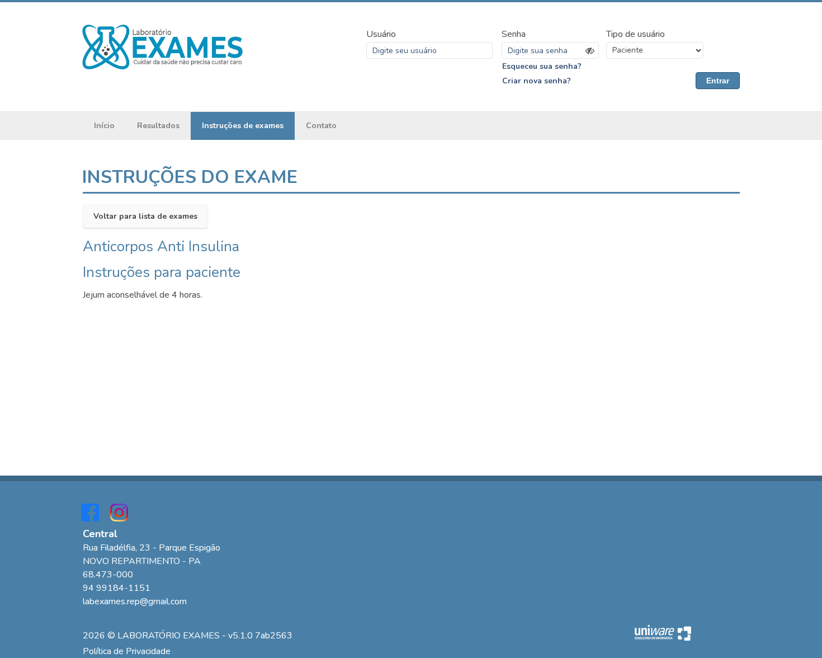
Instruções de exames (243, 125)
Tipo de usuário (635, 34)
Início (104, 125)
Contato (321, 125)
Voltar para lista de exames (145, 216)
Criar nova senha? (536, 81)
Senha (514, 34)
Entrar (717, 80)
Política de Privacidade (127, 651)
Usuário (381, 34)
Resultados (158, 125)
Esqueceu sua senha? (542, 66)
